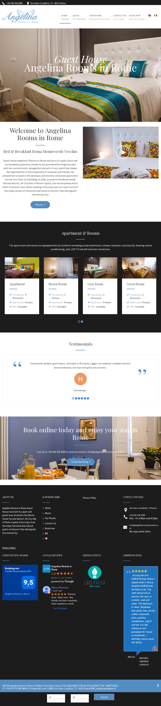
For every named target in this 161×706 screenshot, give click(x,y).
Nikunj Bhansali (59, 587)
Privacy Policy (9, 547)
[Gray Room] (100, 268)
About (48, 513)
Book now (50, 528)
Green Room (135, 284)
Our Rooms (50, 518)
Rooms (39, 204)
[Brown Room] (61, 268)
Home (48, 507)
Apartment (17, 284)
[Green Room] (139, 268)
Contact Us (50, 523)
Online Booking (79, 461)
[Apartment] (22, 268)
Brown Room (58, 284)
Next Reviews (60, 608)
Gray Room (95, 284)
